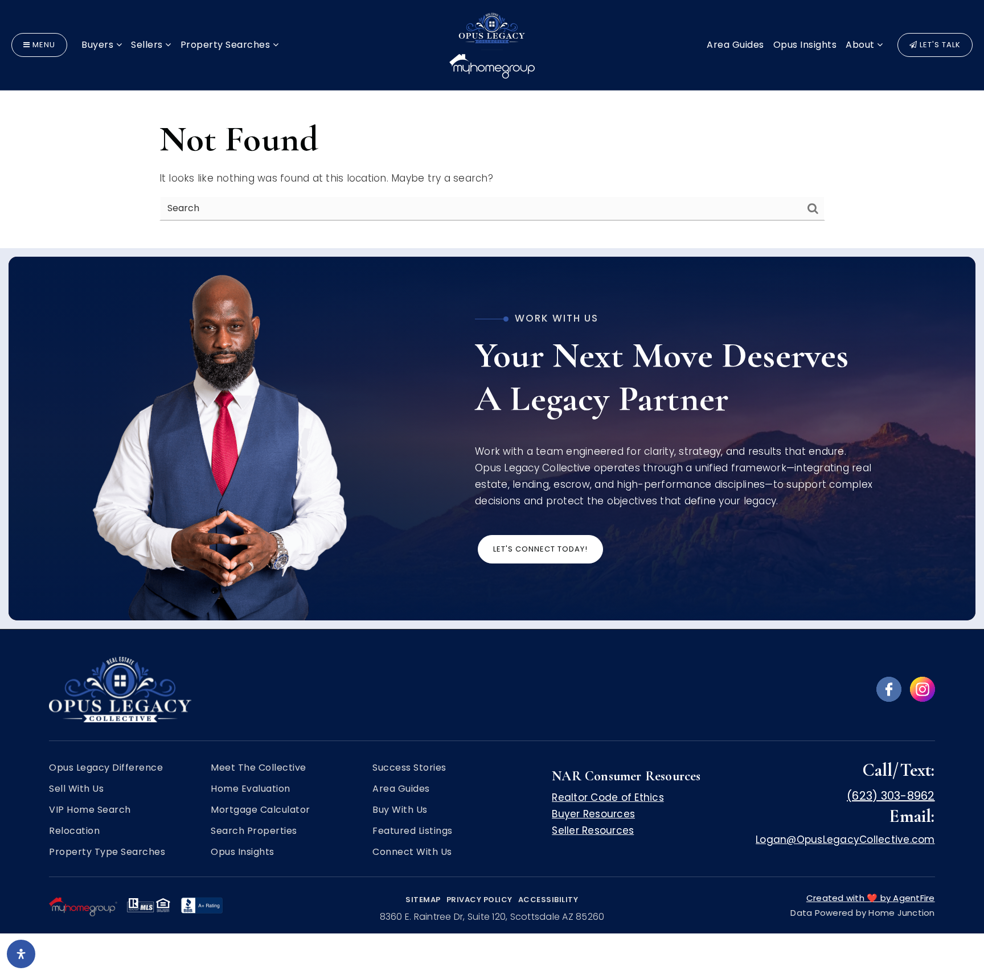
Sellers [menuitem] (148, 44)
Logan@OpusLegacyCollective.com (845, 839)
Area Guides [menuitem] (735, 44)
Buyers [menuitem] (98, 44)
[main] (492, 124)
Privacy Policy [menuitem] (479, 899)
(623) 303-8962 (891, 796)
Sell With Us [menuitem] (76, 789)
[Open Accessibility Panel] (21, 954)
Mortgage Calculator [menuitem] (260, 810)
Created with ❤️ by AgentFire (870, 898)
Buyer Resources (593, 814)
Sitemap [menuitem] (423, 899)
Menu (42, 44)
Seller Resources (593, 830)
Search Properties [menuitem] (254, 831)
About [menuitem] (861, 44)
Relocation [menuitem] (74, 831)
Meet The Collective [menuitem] (258, 768)
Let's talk (939, 44)
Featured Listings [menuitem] (412, 831)
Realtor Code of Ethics (608, 797)
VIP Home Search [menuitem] (90, 810)
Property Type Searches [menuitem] (107, 852)
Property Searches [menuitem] (227, 44)
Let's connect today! (540, 549)
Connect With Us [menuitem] (412, 852)
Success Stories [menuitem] (409, 768)
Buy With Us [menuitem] (400, 810)
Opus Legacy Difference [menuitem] (106, 768)
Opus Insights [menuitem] (805, 44)
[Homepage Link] (492, 44)
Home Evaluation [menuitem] (250, 789)
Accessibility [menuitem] (548, 899)
